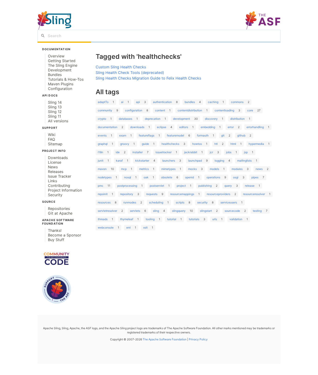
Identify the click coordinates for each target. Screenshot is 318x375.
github (241, 135)
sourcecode (232, 210)
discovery (211, 118)
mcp (124, 169)
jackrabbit (190, 152)
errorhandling (255, 127)
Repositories (59, 208)
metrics (144, 169)
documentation (107, 127)
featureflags (146, 135)
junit (100, 160)
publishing (205, 185)
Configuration (60, 88)
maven (102, 169)
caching (213, 102)
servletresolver (107, 210)
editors (183, 127)
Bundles (55, 74)
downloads (137, 127)
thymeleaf (126, 219)
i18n (100, 152)
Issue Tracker (59, 176)
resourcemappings (182, 194)
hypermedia (256, 144)
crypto (102, 118)
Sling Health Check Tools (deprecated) (130, 72)
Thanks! (54, 230)
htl (216, 144)
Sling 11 (54, 116)
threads (103, 219)
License (54, 162)
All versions (58, 121)
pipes (254, 177)
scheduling (156, 202)
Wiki (51, 134)
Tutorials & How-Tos (66, 79)
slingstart (206, 210)
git (222, 135)
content (160, 110)
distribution (237, 118)
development (181, 118)
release (249, 185)
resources (104, 202)
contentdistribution (190, 110)
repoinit (103, 194)
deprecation (152, 118)
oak (146, 177)
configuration (133, 110)
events (102, 135)
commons (237, 102)
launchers (168, 160)
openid (189, 177)
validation (236, 219)
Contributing (59, 185)
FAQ (51, 139)
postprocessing (127, 185)
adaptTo (103, 102)
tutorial (171, 219)
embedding (208, 127)
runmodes (129, 202)
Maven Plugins (60, 84)
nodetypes (105, 177)
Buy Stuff (56, 239)
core (250, 110)
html (233, 144)
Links (52, 181)
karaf (119, 160)
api (138, 102)
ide (118, 152)
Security (55, 194)
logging (219, 160)
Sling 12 (55, 111)
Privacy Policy (198, 339)
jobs (228, 152)
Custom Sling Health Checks (121, 67)
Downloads (58, 157)
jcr (211, 152)
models (214, 169)
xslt (145, 227)
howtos (197, 144)
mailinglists (244, 160)
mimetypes (168, 169)
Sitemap (55, 144)
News (53, 167)
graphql (103, 144)
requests (151, 194)
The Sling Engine (62, 65)
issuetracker (164, 152)
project (181, 185)
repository (126, 194)
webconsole (106, 227)
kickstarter (142, 160)
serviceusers (228, 202)
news (259, 169)
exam (122, 135)
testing (257, 210)
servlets (135, 210)
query (228, 185)
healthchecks (170, 144)
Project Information (65, 190)
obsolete (166, 177)
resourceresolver (254, 194)
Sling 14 (55, 102)
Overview (56, 56)
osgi (235, 177)
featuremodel (175, 135)
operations (213, 177)
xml (128, 227)
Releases (55, 171)
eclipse (161, 127)
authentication (162, 102)
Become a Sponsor (64, 235)
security (202, 202)
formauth (203, 135)
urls (214, 219)
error (231, 127)
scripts (180, 202)
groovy (124, 144)
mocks (192, 169)
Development (59, 70)
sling (156, 210)
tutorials (194, 219)
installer (137, 152)
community (105, 110)
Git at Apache (60, 213)
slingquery (179, 210)
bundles (190, 102)
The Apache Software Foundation (164, 339)
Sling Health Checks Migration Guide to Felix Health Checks (148, 78)
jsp (246, 152)
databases (125, 118)
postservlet (157, 185)
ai (122, 102)
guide (145, 144)
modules (237, 169)
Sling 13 (55, 107)
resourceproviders (218, 194)
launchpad (195, 160)
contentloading (224, 110)
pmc (100, 185)
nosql (127, 177)
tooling (150, 219)
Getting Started (61, 60)
